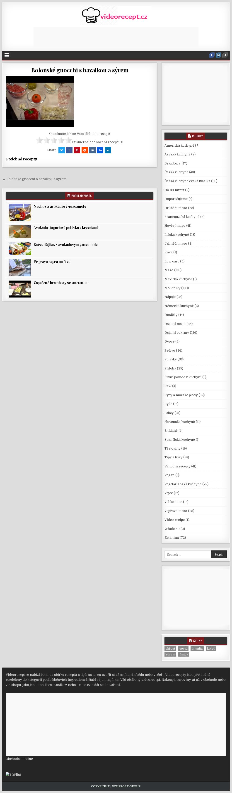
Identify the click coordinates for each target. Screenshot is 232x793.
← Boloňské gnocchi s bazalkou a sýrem (34, 179)
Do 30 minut (174, 190)
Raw (167, 386)
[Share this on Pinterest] (77, 150)
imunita (197, 648)
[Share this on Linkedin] (108, 150)
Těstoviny (172, 448)
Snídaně (171, 430)
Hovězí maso (174, 225)
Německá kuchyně (179, 306)
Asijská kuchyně (177, 154)
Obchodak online (19, 759)
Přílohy (170, 368)
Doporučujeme (176, 199)
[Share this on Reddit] (85, 150)
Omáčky (170, 315)
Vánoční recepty (177, 466)
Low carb (171, 261)
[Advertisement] (116, 37)
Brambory (172, 163)
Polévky (170, 359)
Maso (168, 270)
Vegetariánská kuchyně (182, 484)
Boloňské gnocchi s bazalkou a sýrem (79, 70)
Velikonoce (173, 502)
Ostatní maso (175, 324)
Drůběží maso (175, 208)
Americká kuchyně (179, 145)
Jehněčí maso (175, 243)
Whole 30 (172, 529)
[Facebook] (212, 55)
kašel (211, 648)
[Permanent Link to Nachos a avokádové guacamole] (20, 212)
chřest (170, 648)
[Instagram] (218, 55)
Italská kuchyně (176, 234)
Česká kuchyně (176, 172)
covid (183, 648)
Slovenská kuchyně (179, 422)
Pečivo (169, 350)
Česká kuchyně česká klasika (187, 181)
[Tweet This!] (61, 150)
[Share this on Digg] (100, 150)
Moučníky (172, 288)
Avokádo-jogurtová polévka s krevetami (66, 227)
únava (183, 654)
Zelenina (171, 537)
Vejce (168, 493)
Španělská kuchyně (179, 439)
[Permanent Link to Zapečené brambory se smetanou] (20, 289)
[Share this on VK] (92, 150)
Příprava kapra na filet (52, 261)
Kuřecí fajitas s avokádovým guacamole (66, 244)
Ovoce (169, 341)
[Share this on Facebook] (69, 150)
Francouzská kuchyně (181, 217)
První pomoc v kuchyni (182, 377)
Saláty (169, 413)
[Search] (225, 55)
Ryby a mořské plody (181, 395)
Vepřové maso (175, 511)
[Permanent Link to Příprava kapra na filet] (20, 267)
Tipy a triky (173, 457)
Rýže (168, 404)
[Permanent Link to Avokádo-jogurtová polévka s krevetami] (20, 231)
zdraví (170, 654)
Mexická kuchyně (178, 279)
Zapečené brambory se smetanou (60, 282)
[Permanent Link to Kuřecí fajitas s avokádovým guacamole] (20, 248)
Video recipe (174, 520)
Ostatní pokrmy (176, 332)
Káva (168, 252)
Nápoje (170, 297)
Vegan (169, 475)
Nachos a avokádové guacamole (60, 206)
